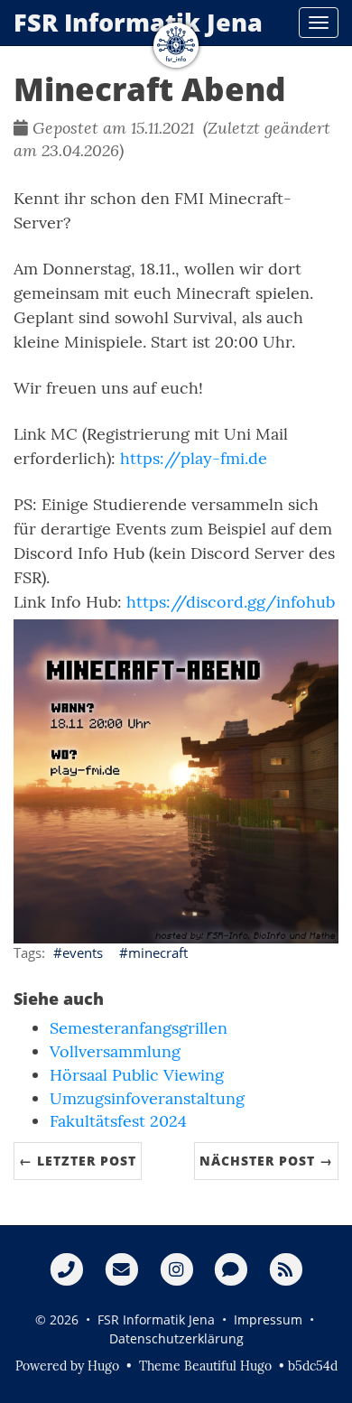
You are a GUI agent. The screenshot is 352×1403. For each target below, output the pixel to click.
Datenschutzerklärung (176, 1338)
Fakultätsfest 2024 (118, 1120)
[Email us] (121, 1268)
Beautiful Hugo (228, 1366)
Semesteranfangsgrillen (138, 1027)
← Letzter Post (77, 1160)
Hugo (103, 1366)
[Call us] (66, 1268)
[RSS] (285, 1268)
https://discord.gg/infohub (230, 601)
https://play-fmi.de (193, 458)
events (82, 952)
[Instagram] (176, 1268)
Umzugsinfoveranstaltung (147, 1098)
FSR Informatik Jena (138, 22)
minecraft (158, 952)
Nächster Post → (266, 1160)
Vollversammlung (115, 1051)
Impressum (268, 1319)
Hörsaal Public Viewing (137, 1074)
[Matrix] (230, 1268)
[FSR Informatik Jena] (176, 45)
